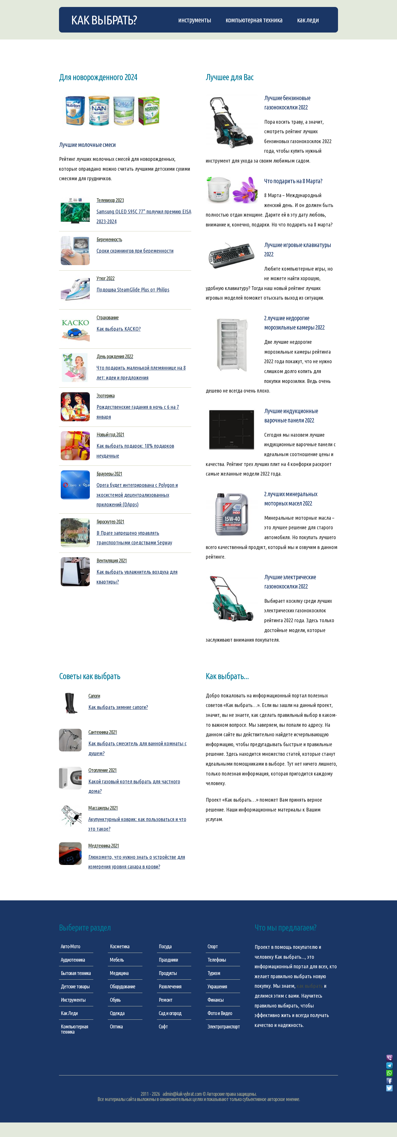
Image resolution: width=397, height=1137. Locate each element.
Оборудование (122, 986)
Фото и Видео (220, 1013)
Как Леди (308, 20)
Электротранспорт (224, 1026)
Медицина (119, 973)
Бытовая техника (76, 973)
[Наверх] (389, 1095)
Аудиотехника (73, 960)
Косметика (119, 946)
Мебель (117, 960)
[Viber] (389, 1058)
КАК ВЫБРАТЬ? (104, 20)
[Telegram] (389, 1066)
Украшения (217, 986)
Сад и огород (170, 1013)
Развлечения (170, 986)
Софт (163, 1026)
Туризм (214, 973)
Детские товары (75, 986)
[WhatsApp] (389, 1073)
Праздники (168, 960)
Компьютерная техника (254, 20)
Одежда (117, 1013)
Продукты (168, 973)
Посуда (165, 946)
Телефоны (217, 960)
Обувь (115, 1000)
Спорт (213, 946)
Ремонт (165, 1000)
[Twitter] (389, 1088)
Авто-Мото (70, 946)
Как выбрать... (290, 957)
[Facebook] (389, 1081)
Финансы (215, 1000)
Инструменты (194, 20)
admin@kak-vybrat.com (182, 1094)
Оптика (116, 1026)
